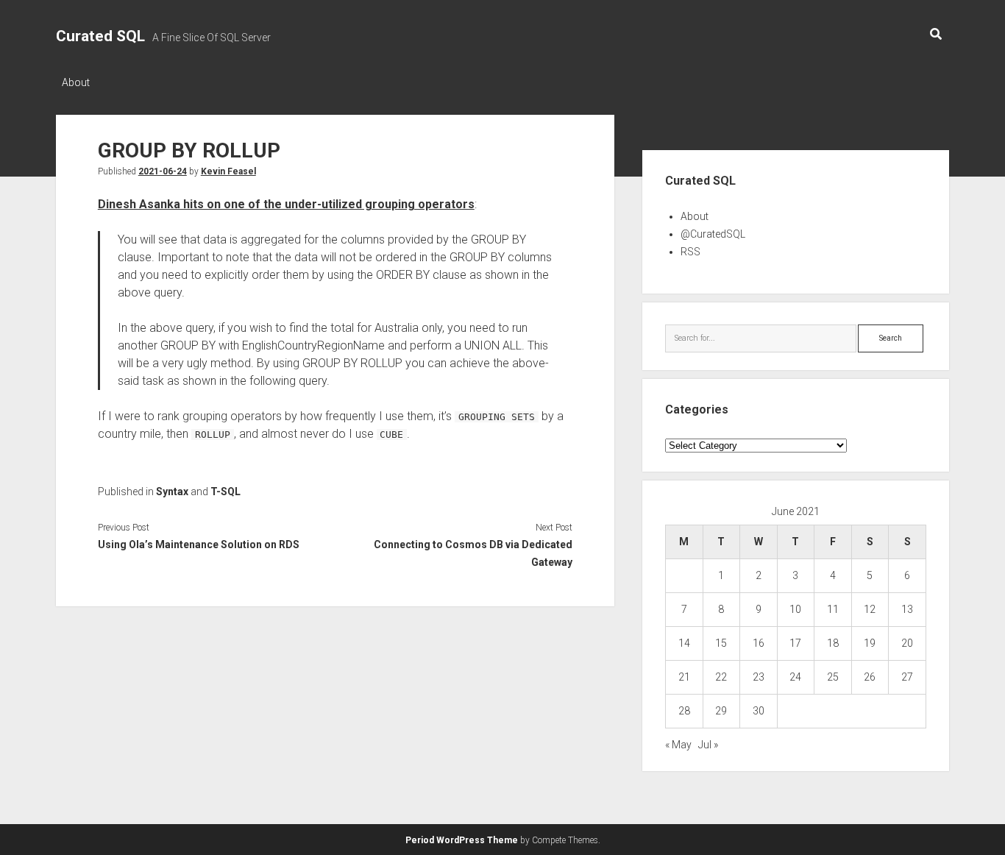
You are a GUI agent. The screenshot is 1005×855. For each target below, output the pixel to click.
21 (684, 677)
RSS (690, 252)
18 (833, 643)
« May (678, 745)
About (76, 82)
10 (795, 609)
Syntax (172, 491)
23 (758, 677)
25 (833, 677)
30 (758, 711)
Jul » (708, 745)
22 (721, 677)
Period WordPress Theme (461, 840)
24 (795, 677)
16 (758, 643)
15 (721, 643)
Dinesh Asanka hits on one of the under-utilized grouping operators (286, 204)
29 (721, 711)
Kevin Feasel (228, 171)
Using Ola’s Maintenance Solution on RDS (198, 544)
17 (795, 643)
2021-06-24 (162, 171)
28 (684, 711)
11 (833, 609)
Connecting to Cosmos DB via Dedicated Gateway (473, 553)
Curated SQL (100, 36)
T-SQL (225, 491)
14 (684, 643)
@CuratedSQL (713, 234)
